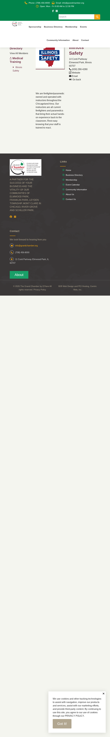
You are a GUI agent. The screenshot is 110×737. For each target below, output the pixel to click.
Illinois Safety (17, 69)
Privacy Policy (40, 289)
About (19, 275)
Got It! (62, 724)
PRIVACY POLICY (74, 716)
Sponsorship (35, 27)
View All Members (19, 53)
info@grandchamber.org (26, 245)
